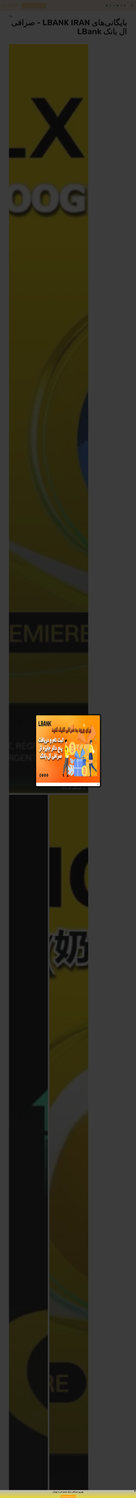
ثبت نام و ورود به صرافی (68, 1496)
